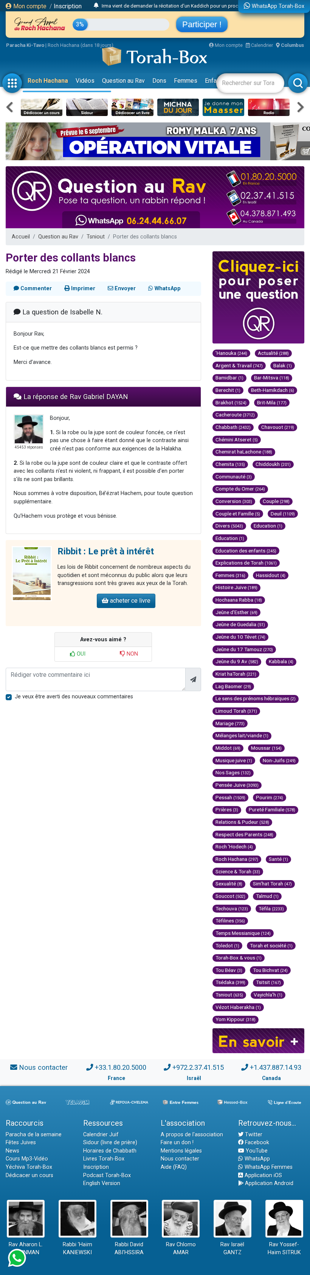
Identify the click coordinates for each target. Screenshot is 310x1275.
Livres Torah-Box (103, 1159)
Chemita (230, 464)
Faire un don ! (177, 1142)
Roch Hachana (48, 80)
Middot (227, 748)
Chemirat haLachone (243, 452)
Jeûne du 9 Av (236, 661)
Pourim (269, 797)
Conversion (233, 501)
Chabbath (233, 427)
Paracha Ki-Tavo (25, 45)
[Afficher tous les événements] (96, 6)
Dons (159, 80)
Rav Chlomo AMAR (181, 1248)
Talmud (267, 896)
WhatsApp (256, 1159)
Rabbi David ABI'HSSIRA (129, 1248)
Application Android (268, 1183)
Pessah (230, 797)
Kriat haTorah (235, 674)
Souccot (230, 896)
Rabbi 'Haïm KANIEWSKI (77, 1248)
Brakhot (230, 402)
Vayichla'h (268, 995)
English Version (101, 1183)
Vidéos (85, 80)
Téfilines (230, 921)
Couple (276, 501)
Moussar (266, 748)
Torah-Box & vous (238, 958)
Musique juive (233, 760)
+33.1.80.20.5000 (120, 1067)
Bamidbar (229, 377)
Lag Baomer (233, 686)
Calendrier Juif (101, 1134)
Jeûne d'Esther (236, 612)
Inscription (68, 6)
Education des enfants (245, 551)
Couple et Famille (237, 514)
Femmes (185, 80)
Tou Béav (228, 970)
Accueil (21, 237)
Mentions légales (181, 1151)
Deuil (283, 514)
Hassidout (270, 575)
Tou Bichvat (270, 970)
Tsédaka (230, 982)
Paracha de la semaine (34, 1134)
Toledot (227, 945)
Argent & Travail (239, 365)
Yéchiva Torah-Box (29, 1167)
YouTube (256, 1151)
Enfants (215, 80)
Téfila (271, 908)
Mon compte (29, 6)
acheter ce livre (129, 600)
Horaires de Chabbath (109, 1151)
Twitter (252, 1134)
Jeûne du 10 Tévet (240, 637)
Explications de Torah (246, 563)
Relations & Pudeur (242, 822)
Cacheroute (235, 415)
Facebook (256, 1142)
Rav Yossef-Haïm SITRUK (284, 1248)
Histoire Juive (236, 587)
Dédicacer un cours (29, 1175)
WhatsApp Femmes (268, 1167)
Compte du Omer (240, 489)
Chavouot (277, 427)
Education (268, 526)
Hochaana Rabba (238, 600)
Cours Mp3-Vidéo (27, 1159)
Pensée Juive (237, 785)
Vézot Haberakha (238, 1007)
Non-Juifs (279, 760)
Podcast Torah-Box (107, 1175)
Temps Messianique (243, 933)
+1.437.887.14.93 (275, 1067)
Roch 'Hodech (234, 846)
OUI (80, 654)
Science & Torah (237, 871)
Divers (229, 526)
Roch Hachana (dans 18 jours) (80, 45)
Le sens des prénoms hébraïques (255, 698)
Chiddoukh (273, 464)
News (12, 1151)
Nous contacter (43, 1067)
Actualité (273, 353)
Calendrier (261, 45)
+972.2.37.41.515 (198, 1067)
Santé (278, 859)
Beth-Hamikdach (272, 390)
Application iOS (262, 1175)
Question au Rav (123, 80)
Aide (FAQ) (174, 1167)
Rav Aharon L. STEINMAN (26, 1248)
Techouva (231, 908)
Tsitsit (268, 982)
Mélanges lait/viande (241, 735)
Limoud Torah (236, 711)
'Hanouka (231, 353)
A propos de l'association (192, 1134)
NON (131, 654)
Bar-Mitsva (271, 377)
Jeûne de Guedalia (240, 624)
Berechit (227, 390)
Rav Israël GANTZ (232, 1248)
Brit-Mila (272, 402)
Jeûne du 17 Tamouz (244, 649)
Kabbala (281, 661)
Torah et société (271, 945)
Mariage (230, 723)
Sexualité (228, 883)
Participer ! (202, 24)
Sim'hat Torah (272, 883)
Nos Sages (233, 772)
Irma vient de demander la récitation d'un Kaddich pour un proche (172, 6)
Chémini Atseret (236, 439)
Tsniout (96, 237)
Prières (226, 809)
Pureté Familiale (272, 809)
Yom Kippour (235, 1019)
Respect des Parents (244, 834)
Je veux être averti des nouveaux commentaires (74, 696)
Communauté (233, 476)
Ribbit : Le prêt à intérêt (105, 551)
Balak (282, 365)
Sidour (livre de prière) (110, 1142)
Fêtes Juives (21, 1142)
